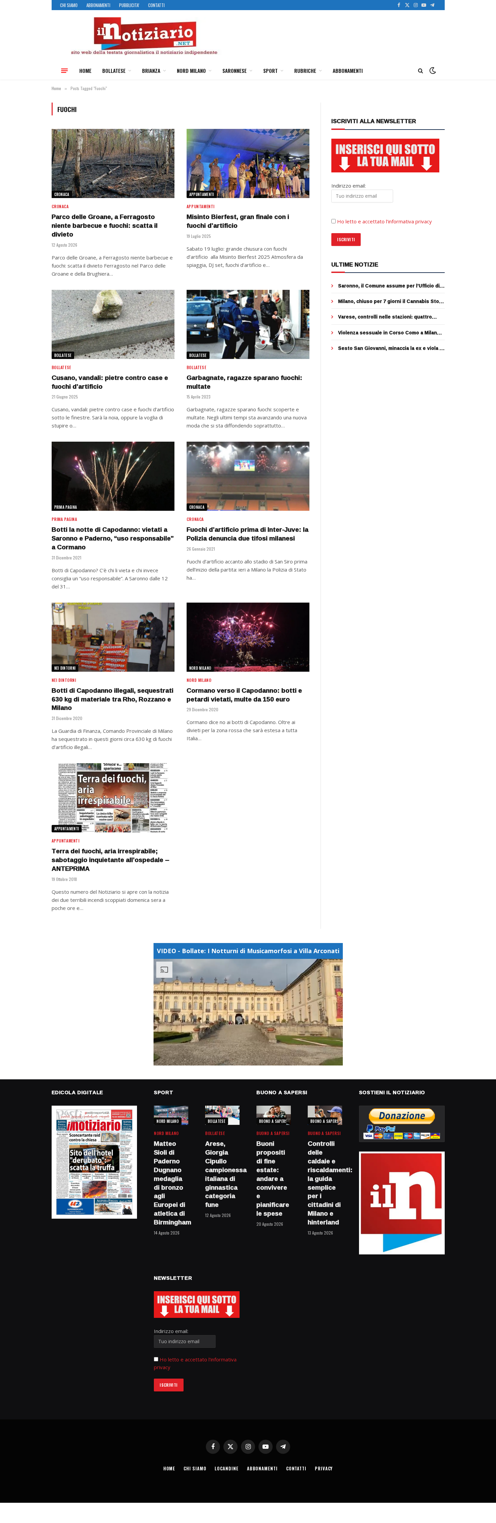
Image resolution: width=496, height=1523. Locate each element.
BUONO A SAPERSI (273, 1121)
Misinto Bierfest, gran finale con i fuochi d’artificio (238, 221)
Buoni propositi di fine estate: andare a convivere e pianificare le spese (272, 1178)
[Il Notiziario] (143, 36)
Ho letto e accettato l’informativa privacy (384, 221)
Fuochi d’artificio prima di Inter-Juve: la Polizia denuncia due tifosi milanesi (247, 534)
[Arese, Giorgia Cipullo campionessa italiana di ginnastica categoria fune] (222, 1115)
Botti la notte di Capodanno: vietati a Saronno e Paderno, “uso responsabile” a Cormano (113, 538)
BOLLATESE (114, 70)
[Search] (420, 70)
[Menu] (64, 70)
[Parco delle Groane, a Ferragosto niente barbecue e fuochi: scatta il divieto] (113, 163)
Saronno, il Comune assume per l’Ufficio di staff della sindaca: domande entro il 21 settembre (389, 285)
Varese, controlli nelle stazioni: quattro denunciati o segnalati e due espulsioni (385, 316)
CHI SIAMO (69, 5)
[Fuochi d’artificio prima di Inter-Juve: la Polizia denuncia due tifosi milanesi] (248, 476)
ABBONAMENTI (98, 5)
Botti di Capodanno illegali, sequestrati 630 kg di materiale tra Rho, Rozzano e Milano (112, 699)
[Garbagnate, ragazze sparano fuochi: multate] (248, 324)
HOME (85, 70)
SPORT (270, 70)
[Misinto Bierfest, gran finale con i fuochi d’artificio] (248, 163)
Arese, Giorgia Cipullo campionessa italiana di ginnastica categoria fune (222, 1174)
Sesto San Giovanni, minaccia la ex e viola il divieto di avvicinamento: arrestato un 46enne (390, 348)
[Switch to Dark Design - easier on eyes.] (432, 70)
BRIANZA (151, 70)
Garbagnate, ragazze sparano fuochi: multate (244, 382)
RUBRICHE (305, 70)
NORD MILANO (191, 70)
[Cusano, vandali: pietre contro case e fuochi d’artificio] (113, 324)
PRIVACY (324, 1468)
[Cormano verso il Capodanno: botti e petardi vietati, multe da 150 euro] (248, 637)
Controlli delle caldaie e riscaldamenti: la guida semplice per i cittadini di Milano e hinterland (325, 1182)
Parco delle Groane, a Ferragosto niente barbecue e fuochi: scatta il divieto (105, 226)
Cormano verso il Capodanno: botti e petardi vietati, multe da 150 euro (244, 695)
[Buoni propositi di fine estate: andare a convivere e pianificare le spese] (273, 1115)
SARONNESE (234, 70)
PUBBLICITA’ (129, 5)
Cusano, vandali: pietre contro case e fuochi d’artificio (110, 382)
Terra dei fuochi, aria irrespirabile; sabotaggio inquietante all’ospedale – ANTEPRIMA (110, 860)
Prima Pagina (65, 507)
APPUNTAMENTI (201, 194)
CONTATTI (156, 5)
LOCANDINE (226, 1468)
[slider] (241, 1060)
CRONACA (62, 194)
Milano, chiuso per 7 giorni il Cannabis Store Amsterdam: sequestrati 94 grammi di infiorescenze (391, 301)
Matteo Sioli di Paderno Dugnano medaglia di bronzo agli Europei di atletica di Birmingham (171, 1182)
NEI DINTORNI (65, 668)
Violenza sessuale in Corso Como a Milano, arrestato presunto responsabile (389, 332)
